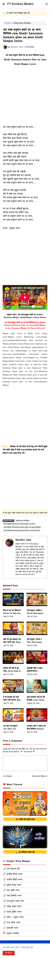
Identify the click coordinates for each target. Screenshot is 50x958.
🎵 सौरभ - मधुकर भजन (13, 917)
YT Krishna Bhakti (20, 4)
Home (8, 23)
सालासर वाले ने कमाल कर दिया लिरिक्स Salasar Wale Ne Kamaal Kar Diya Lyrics (36, 727)
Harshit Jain (23, 540)
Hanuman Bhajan (22, 23)
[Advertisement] (25, 97)
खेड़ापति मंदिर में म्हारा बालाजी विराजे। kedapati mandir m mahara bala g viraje (35, 670)
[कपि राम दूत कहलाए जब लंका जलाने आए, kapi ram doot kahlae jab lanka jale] (13, 628)
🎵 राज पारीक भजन (11, 922)
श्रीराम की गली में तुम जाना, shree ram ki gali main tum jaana (12, 670)
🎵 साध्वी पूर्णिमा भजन (12, 912)
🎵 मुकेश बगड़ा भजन (12, 885)
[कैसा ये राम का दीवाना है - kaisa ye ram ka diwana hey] (13, 599)
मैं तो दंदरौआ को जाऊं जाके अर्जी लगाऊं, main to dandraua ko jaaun (12, 699)
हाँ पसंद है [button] (8, 953)
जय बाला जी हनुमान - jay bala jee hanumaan (11, 727)
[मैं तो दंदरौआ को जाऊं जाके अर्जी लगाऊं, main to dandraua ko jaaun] (13, 686)
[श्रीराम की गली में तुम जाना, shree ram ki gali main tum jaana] (13, 657)
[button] (3, 4)
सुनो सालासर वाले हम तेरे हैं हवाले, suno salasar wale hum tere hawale (36, 699)
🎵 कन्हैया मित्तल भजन (12, 874)
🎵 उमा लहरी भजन (11, 890)
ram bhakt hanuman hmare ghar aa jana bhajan (22, 527)
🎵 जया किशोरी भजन (12, 895)
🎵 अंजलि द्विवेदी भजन (12, 879)
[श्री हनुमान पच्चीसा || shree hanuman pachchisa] (36, 599)
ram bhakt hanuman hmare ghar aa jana (19, 524)
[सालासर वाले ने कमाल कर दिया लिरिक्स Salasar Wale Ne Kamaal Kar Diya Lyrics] (36, 715)
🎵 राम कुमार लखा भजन (13, 901)
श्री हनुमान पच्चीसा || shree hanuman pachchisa (35, 612)
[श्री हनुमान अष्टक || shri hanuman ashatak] (36, 628)
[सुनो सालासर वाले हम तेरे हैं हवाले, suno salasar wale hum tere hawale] (36, 686)
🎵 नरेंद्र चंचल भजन (12, 906)
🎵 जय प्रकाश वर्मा (11, 869)
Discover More (39, 776)
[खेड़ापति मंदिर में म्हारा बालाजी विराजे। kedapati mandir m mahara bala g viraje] (36, 657)
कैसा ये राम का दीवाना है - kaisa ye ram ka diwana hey (12, 612)
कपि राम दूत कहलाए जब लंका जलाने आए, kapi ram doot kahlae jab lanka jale (12, 641)
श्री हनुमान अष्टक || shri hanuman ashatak (34, 641)
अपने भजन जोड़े (27, 947)
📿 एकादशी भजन (10, 928)
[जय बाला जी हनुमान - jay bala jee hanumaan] (13, 715)
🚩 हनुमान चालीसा (11, 933)
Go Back (8, 776)
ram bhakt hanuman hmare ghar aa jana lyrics (21, 530)
